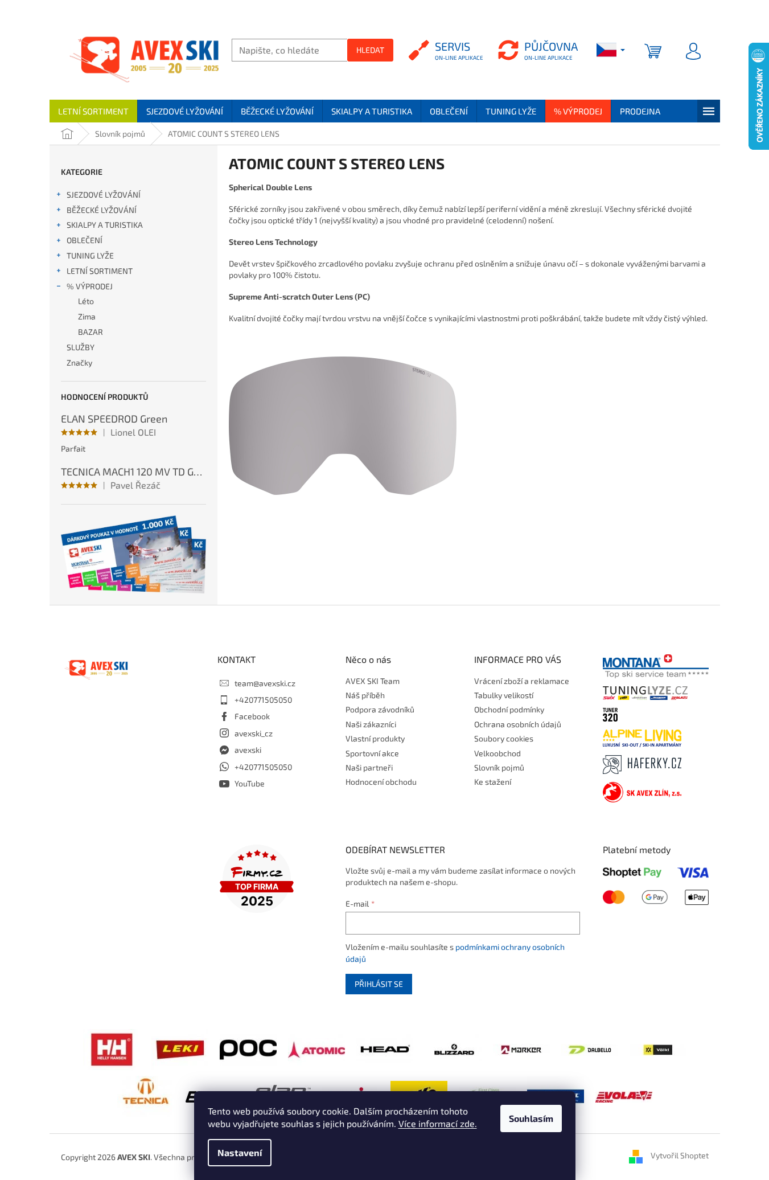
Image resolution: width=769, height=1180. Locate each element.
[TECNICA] (145, 1095)
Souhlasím (531, 1118)
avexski (248, 750)
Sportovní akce (372, 753)
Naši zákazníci (371, 724)
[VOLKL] (658, 1049)
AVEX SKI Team (373, 681)
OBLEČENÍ (84, 240)
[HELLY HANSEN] (111, 1048)
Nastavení (239, 1152)
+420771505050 (263, 699)
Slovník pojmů (499, 767)
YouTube (250, 783)
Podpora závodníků (380, 709)
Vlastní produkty (375, 738)
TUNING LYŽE (90, 255)
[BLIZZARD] (453, 1048)
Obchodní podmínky (509, 709)
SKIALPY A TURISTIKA (105, 225)
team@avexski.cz (265, 683)
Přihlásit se (379, 984)
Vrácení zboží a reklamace (521, 681)
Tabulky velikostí (503, 695)
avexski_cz (254, 733)
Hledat (370, 50)
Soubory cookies (503, 738)
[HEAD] (384, 1048)
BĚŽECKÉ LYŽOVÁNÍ (102, 210)
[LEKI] (179, 1048)
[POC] (248, 1048)
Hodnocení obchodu (381, 781)
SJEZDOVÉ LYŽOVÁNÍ (104, 194)
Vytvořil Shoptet (680, 1156)
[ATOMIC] (316, 1048)
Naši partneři (369, 767)
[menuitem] (93, 111)
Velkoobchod (497, 753)
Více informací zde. (437, 1123)
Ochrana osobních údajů (517, 724)
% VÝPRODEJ (90, 286)
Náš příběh (365, 695)
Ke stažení (492, 781)
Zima (87, 316)
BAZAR (90, 332)
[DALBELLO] (589, 1049)
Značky (79, 362)
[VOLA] (623, 1095)
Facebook (252, 716)
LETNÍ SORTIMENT (100, 271)
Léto (86, 301)
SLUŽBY (80, 347)
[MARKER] (521, 1049)
